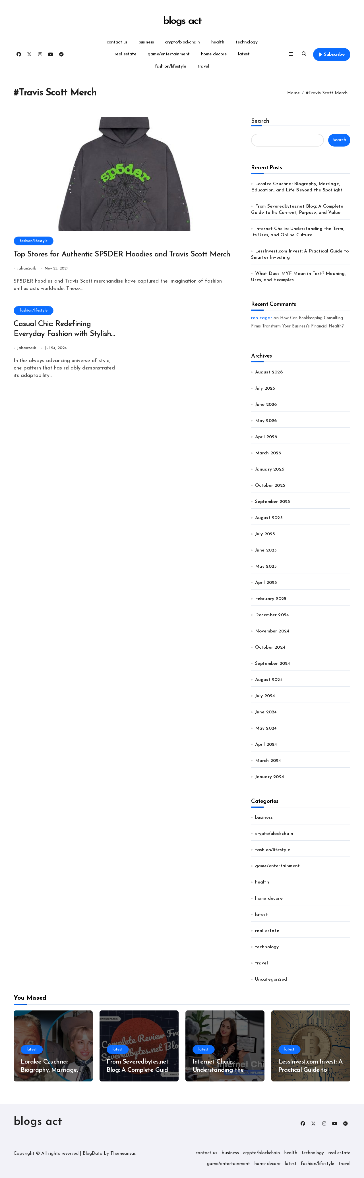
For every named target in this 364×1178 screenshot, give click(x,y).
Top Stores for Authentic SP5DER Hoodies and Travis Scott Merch (122, 254)
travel (203, 66)
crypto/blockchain (182, 42)
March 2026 (268, 453)
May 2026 (266, 421)
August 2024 (269, 680)
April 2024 (266, 744)
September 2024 (272, 663)
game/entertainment (168, 54)
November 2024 (272, 631)
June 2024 (266, 712)
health (217, 42)
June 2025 (266, 550)
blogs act (182, 21)
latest (243, 54)
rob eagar (261, 318)
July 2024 (265, 696)
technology (246, 42)
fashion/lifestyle (170, 66)
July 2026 (265, 388)
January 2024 (269, 777)
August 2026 (269, 372)
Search (260, 121)
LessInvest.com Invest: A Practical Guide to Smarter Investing (310, 1070)
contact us (117, 42)
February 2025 (271, 599)
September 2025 (272, 502)
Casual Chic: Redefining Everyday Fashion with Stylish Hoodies (62, 334)
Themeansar (122, 1153)
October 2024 (270, 647)
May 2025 (266, 566)
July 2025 (265, 534)
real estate (125, 54)
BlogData (92, 1153)
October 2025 (270, 485)
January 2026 (269, 469)
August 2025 (269, 518)
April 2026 (266, 437)
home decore (214, 54)
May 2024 (266, 728)
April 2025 (266, 582)
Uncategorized (271, 979)
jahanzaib (26, 268)
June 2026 (266, 404)
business (146, 42)
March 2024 (268, 761)
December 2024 (272, 615)
